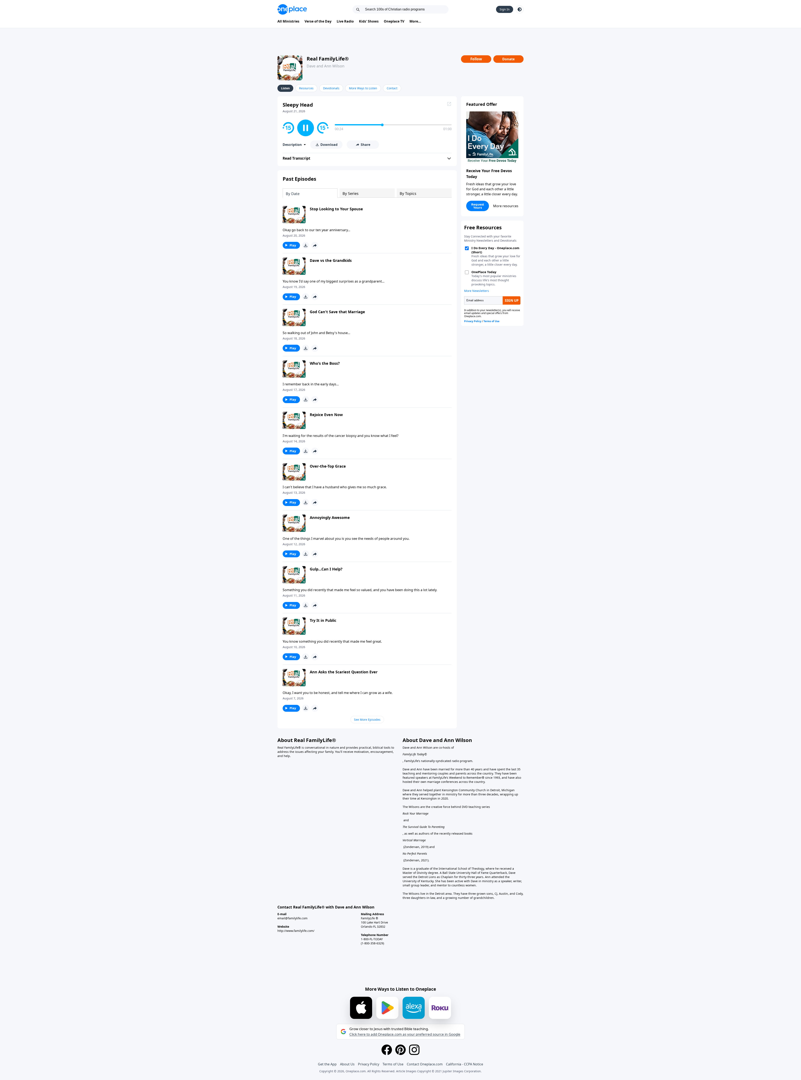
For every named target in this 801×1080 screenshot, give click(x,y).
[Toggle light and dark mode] (520, 9)
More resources (505, 206)
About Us (347, 1064)
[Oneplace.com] (292, 9)
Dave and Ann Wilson (325, 65)
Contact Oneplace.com (425, 1064)
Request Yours (477, 205)
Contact (392, 88)
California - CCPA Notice (464, 1064)
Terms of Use (393, 1064)
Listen (285, 88)
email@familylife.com (292, 918)
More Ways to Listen (363, 88)
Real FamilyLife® (328, 58)
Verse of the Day (318, 21)
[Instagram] (414, 1050)
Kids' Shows (369, 21)
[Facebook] (387, 1050)
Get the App (327, 1064)
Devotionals (331, 88)
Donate (508, 59)
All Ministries (288, 21)
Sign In (505, 9)
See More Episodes (367, 720)
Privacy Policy (368, 1064)
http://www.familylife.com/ (295, 931)
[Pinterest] (400, 1050)
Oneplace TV (394, 21)
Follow (476, 59)
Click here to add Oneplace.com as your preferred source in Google (404, 1034)
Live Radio (345, 21)
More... (415, 21)
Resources (306, 88)
